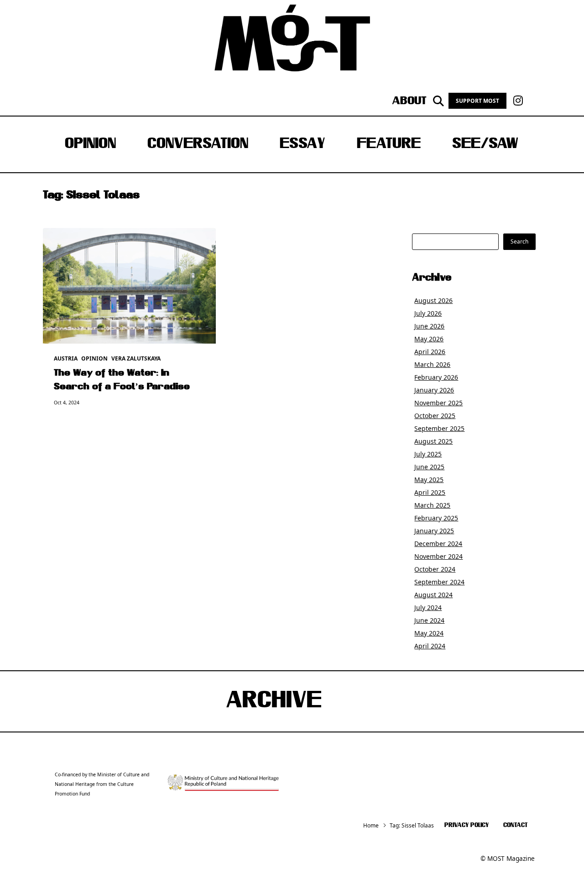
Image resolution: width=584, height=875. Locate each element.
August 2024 (433, 594)
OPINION (90, 144)
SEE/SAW (485, 144)
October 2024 (434, 569)
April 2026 (429, 351)
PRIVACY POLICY (466, 825)
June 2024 (429, 620)
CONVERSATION (197, 144)
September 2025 (439, 428)
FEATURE (389, 144)
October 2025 (434, 415)
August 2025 (433, 441)
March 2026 (432, 364)
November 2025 (438, 402)
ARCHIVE (274, 701)
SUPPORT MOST (477, 101)
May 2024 (428, 633)
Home (371, 825)
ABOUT (409, 100)
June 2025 (429, 466)
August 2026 (433, 300)
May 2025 (428, 479)
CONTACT (515, 825)
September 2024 (439, 582)
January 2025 (434, 530)
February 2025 (436, 518)
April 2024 (429, 646)
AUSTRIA (66, 358)
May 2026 (428, 338)
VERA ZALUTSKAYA (136, 358)
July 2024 (428, 607)
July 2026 (428, 313)
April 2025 (429, 492)
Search (519, 241)
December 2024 (438, 543)
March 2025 (432, 505)
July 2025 (428, 454)
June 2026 (429, 326)
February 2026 (436, 377)
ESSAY (302, 144)
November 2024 (438, 556)
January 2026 (434, 390)
